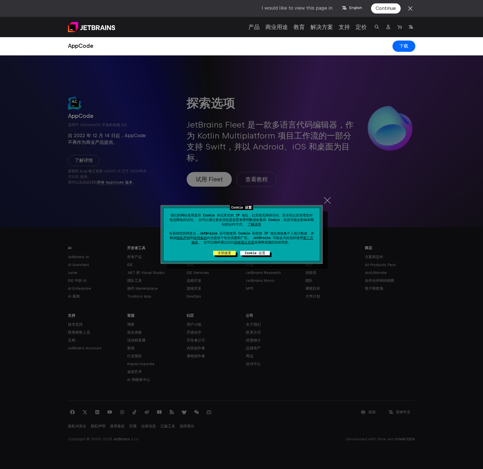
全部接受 (224, 253)
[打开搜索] (376, 27)
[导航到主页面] (91, 27)
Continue (386, 8)
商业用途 (276, 27)
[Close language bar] (410, 8)
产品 (254, 27)
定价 (361, 27)
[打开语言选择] (410, 27)
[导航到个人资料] (388, 27)
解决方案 (321, 27)
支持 (344, 27)
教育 (299, 27)
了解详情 (254, 224)
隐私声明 (183, 238)
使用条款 (200, 238)
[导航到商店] (399, 27)
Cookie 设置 (255, 253)
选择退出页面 (244, 242)
